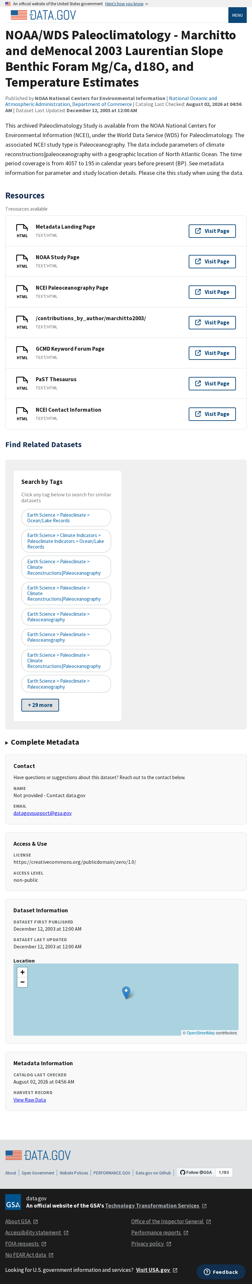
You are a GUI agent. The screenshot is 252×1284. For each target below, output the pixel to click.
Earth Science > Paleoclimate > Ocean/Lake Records (58, 518)
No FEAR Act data (26, 1254)
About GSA (18, 1221)
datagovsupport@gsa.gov (42, 813)
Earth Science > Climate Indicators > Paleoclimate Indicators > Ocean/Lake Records (65, 541)
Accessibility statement (33, 1232)
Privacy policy (148, 1243)
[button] (126, 993)
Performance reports (156, 1232)
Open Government (38, 1173)
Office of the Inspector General (167, 1221)
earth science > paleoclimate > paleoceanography (58, 617)
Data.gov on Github (153, 1173)
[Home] (43, 15)
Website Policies (74, 1173)
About (10, 1173)
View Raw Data (29, 1099)
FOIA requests (22, 1243)
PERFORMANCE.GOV (112, 1173)
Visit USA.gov (153, 1270)
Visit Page (217, 231)
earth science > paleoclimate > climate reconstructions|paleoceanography (64, 567)
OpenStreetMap (201, 1032)
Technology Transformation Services (152, 1205)
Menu (237, 15)
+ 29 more (40, 705)
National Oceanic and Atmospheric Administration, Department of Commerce (111, 101)
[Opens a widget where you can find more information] (221, 1272)
